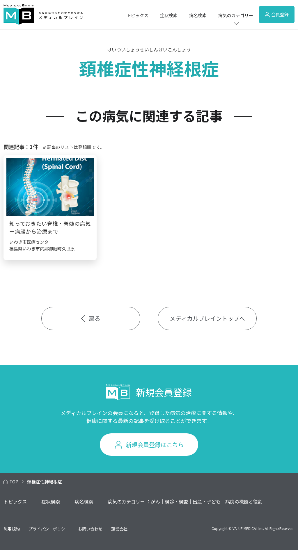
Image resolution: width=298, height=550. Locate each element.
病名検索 (198, 15)
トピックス (137, 15)
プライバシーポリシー (49, 529)
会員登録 (280, 14)
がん (155, 501)
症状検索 (169, 15)
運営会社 (119, 529)
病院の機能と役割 (243, 501)
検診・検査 (176, 501)
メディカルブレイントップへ (207, 318)
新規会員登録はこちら (155, 444)
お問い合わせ (90, 529)
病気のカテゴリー (235, 15)
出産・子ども (207, 501)
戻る (94, 318)
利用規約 (11, 529)
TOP (13, 481)
